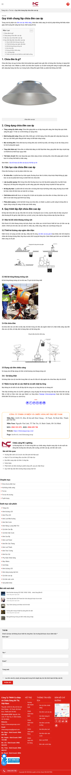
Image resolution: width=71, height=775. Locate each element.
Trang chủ (4, 10)
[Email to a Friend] (37, 402)
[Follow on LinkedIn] (56, 725)
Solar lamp (8, 463)
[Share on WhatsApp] (27, 402)
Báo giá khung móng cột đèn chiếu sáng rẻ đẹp (20, 616)
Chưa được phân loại (8, 484)
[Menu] (2, 4)
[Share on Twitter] (34, 402)
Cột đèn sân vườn (8, 579)
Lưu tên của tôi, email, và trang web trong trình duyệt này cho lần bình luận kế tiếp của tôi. (34, 678)
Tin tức (11, 10)
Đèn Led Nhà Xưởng (8, 519)
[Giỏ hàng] (67, 4)
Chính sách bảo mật (30, 722)
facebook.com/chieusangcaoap (22, 434)
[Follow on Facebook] (56, 721)
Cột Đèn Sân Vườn (8, 533)
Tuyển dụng (5, 498)
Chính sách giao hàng (30, 731)
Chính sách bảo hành (30, 713)
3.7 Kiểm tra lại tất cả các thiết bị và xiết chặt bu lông (19, 54)
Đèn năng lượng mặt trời (10, 572)
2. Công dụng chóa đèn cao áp (12, 35)
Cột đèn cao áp (7, 575)
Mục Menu (5, 561)
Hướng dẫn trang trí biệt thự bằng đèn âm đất (20, 610)
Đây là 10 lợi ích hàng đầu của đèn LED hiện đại (20, 457)
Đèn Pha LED (6, 515)
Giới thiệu (5, 565)
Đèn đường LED (7, 568)
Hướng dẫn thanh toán (30, 705)
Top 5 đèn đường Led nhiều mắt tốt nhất (18, 604)
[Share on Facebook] (30, 402)
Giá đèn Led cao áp (45, 712)
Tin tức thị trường (7, 495)
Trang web (5, 669)
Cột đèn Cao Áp (7, 529)
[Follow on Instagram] (59, 721)
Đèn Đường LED (7, 511)
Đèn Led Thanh (7, 547)
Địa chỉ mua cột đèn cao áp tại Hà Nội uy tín (23, 163)
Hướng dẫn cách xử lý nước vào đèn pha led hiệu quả (22, 455)
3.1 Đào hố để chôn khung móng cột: (14, 42)
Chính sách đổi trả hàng (30, 740)
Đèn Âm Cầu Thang (8, 543)
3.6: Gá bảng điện (10, 52)
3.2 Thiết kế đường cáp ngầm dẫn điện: (15, 44)
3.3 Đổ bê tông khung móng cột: (13, 46)
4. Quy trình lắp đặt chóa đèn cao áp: (14, 40)
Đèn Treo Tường (7, 551)
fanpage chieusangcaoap (47, 394)
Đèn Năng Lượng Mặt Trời (10, 526)
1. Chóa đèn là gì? (8, 33)
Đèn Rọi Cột (6, 554)
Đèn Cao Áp (6, 536)
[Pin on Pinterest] (40, 402)
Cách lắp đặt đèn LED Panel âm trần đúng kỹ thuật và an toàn (24, 598)
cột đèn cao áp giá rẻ (45, 234)
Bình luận (5, 637)
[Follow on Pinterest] (66, 721)
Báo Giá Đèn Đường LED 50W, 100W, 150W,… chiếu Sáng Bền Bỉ (24, 592)
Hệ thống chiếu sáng (8, 487)
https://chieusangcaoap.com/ (24, 431)
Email (4, 661)
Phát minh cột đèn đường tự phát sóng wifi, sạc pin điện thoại (24, 466)
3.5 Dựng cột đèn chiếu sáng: (12, 50)
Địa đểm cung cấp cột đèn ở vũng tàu (16, 460)
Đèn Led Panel (7, 540)
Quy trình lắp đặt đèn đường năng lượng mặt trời (20, 469)
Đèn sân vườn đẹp (45, 744)
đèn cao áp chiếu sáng (24, 22)
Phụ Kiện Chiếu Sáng (9, 558)
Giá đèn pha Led (44, 729)
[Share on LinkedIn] (44, 402)
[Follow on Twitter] (63, 721)
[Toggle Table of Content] (30, 30)
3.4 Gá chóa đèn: (9, 48)
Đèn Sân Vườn (7, 522)
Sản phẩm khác (7, 583)
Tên (4, 652)
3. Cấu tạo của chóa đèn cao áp (12, 38)
